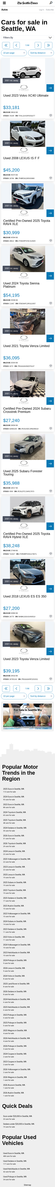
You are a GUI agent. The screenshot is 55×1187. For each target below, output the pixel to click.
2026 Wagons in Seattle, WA (15, 1078)
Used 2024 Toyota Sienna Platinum (21, 285)
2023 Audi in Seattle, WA (13, 907)
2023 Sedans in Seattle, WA (14, 930)
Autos (4, 9)
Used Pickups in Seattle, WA (15, 1178)
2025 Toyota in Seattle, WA (14, 821)
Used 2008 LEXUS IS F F (21, 158)
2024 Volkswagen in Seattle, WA (16, 946)
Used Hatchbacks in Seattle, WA (16, 1170)
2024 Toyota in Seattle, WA (14, 813)
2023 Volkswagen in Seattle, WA (16, 915)
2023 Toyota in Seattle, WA (14, 891)
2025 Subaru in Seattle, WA (14, 883)
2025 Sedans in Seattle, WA (14, 899)
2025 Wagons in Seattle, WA (15, 1031)
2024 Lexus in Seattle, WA (14, 852)
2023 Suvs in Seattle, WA (13, 805)
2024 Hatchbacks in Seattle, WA (16, 1000)
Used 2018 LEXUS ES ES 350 (24, 596)
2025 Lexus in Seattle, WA (14, 876)
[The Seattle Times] (28, 3)
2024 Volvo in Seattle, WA (14, 977)
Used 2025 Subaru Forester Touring (22, 473)
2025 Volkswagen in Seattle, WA (16, 860)
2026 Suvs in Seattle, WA (13, 837)
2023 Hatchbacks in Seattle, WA (16, 953)
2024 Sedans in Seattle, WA (14, 829)
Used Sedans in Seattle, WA (14, 1162)
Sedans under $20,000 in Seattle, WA (18, 1125)
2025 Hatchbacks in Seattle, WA (16, 1008)
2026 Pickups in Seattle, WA (15, 1047)
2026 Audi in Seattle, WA (13, 1094)
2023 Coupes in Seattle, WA (14, 1063)
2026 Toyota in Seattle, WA (14, 844)
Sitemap (27, 1185)
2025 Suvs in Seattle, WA (13, 790)
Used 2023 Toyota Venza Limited (26, 659)
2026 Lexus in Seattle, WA (14, 969)
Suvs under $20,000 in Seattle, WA (17, 1117)
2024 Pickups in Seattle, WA (15, 961)
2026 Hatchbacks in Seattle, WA (16, 1039)
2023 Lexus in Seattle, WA (14, 868)
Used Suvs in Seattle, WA (13, 1154)
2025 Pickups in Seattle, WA (15, 1024)
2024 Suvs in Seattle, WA (13, 798)
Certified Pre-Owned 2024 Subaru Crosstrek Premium (27, 410)
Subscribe (50, 9)
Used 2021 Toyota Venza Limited (26, 346)
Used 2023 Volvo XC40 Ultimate (25, 95)
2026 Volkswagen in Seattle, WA (16, 1070)
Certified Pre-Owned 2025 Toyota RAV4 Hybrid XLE (26, 535)
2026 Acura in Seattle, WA (14, 1086)
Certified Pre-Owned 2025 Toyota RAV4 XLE (26, 222)
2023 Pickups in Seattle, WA (15, 1016)
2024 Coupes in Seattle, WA (14, 1055)
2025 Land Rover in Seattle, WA (16, 985)
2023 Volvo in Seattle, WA (14, 938)
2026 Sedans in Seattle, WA (14, 992)
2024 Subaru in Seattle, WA (14, 922)
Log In (41, 9)
